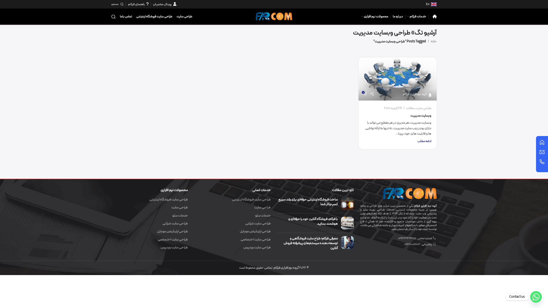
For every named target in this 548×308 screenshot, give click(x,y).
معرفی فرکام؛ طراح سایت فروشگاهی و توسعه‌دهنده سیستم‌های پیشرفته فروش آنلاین (311, 243)
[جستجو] (113, 16)
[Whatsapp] (536, 297)
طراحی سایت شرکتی (258, 223)
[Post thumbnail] (347, 203)
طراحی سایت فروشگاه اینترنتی (251, 199)
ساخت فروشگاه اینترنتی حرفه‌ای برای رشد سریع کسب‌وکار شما (308, 202)
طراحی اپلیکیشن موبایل (255, 231)
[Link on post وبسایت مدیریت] (398, 79)
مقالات (410, 108)
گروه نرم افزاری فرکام (415, 94)
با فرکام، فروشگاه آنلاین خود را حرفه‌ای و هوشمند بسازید (313, 221)
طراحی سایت (423, 108)
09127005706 (412, 244)
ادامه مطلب (424, 141)
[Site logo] (274, 16)
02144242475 (407, 238)
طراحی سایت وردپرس (257, 247)
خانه (434, 41)
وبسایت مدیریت (420, 115)
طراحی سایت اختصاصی (256, 239)
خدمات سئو (263, 215)
